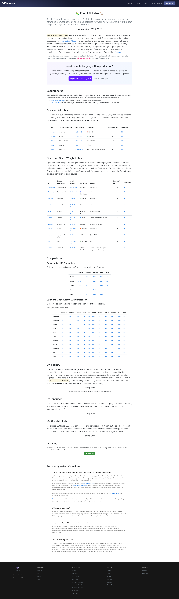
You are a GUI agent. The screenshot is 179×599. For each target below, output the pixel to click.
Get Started (169, 3)
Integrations (75, 573)
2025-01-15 (73, 224)
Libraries (90, 453)
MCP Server (75, 579)
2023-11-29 (73, 192)
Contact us (55, 499)
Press (38, 579)
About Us (39, 570)
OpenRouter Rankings (58, 101)
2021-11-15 (73, 187)
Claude (53, 141)
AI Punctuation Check (78, 585)
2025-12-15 (73, 235)
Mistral (50, 228)
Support (109, 582)
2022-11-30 (78, 136)
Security (109, 570)
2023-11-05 (78, 145)
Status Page (110, 585)
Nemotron (51, 235)
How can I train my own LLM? (62, 540)
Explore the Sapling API (80, 78)
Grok (52, 145)
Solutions (138, 3)
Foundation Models (69, 41)
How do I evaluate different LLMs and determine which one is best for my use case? (81, 472)
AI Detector (75, 590)
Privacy (109, 573)
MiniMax (50, 224)
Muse (52, 149)
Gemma (50, 198)
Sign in (146, 573)
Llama (50, 218)
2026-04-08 (79, 149)
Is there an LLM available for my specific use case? (70, 523)
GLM (49, 205)
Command (51, 187)
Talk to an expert (101, 78)
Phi (49, 241)
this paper (117, 52)
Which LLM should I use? (61, 508)
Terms (109, 576)
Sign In (146, 3)
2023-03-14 (79, 141)
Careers (39, 576)
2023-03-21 (79, 132)
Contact (159, 3)
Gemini (53, 132)
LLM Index (75, 593)
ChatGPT (53, 136)
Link (122, 132)
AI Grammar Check (77, 582)
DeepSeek (51, 192)
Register (144, 570)
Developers (75, 576)
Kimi (49, 211)
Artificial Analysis (56, 103)
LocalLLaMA (115, 493)
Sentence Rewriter (77, 588)
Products (129, 3)
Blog (38, 573)
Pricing (153, 3)
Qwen (50, 248)
